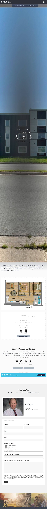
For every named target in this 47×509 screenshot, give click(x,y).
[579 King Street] (23, 446)
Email (5, 431)
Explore (41, 375)
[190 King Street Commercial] (23, 445)
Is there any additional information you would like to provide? (17, 460)
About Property (17, 367)
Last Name (26, 424)
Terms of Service (12, 478)
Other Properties (29, 367)
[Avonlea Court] (23, 449)
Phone (5, 437)
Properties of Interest (9, 443)
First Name (6, 424)
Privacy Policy (6, 478)
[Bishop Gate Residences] (23, 451)
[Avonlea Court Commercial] (23, 450)
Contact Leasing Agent (23, 141)
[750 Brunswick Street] (23, 447)
